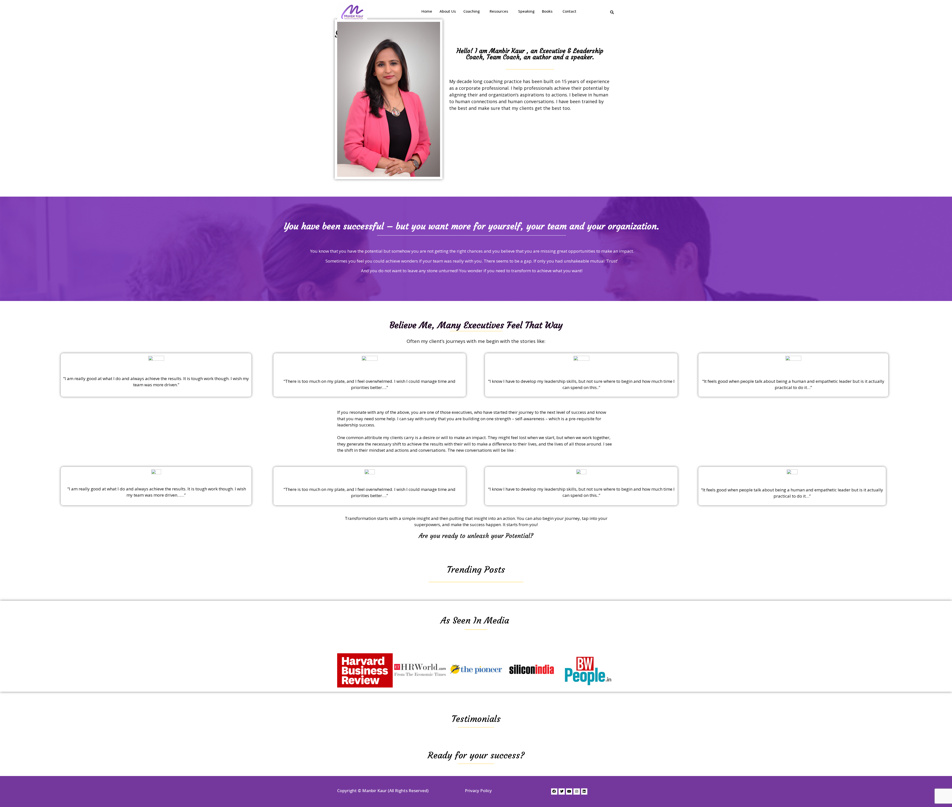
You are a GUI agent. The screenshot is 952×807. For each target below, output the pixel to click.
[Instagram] (576, 791)
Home (426, 11)
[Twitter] (562, 791)
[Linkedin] (584, 791)
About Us (448, 11)
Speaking (526, 11)
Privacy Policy (478, 790)
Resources (499, 11)
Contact (569, 11)
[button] (473, 11)
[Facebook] (554, 791)
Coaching (471, 11)
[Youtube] (569, 791)
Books (547, 11)
